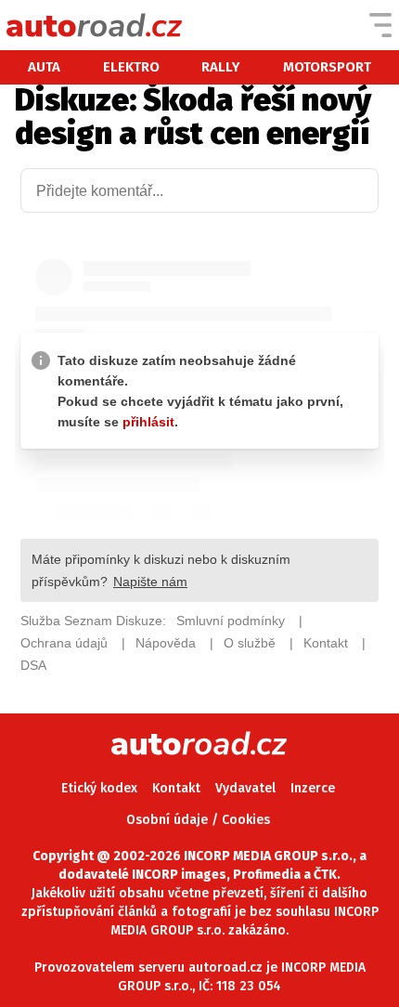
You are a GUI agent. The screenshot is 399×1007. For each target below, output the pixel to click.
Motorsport (327, 67)
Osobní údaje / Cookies (198, 820)
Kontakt (176, 788)
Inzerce (312, 788)
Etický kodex (99, 788)
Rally (220, 67)
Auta (44, 67)
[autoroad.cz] (94, 25)
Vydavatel (245, 788)
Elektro (131, 67)
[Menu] (380, 25)
